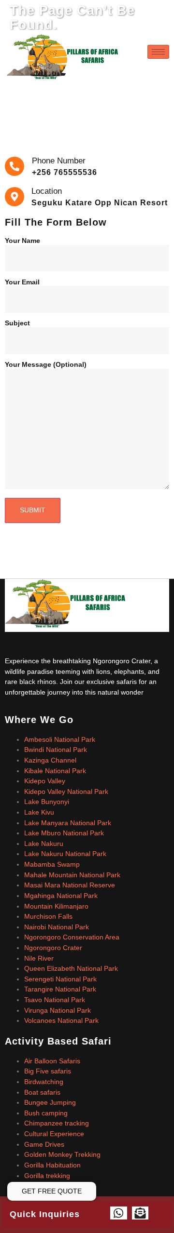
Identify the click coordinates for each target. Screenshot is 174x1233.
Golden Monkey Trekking (62, 1154)
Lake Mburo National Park (64, 833)
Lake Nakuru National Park (65, 854)
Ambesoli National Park (59, 739)
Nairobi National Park (56, 927)
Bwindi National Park (55, 749)
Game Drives (44, 1144)
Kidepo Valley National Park (66, 791)
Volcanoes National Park (61, 1020)
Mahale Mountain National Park (72, 875)
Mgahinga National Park (61, 895)
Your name (22, 240)
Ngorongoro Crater (53, 948)
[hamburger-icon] (158, 52)
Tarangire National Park (60, 989)
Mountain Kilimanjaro (56, 906)
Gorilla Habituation (52, 1165)
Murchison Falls (48, 916)
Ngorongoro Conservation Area (71, 937)
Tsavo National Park (54, 1000)
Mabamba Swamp (52, 864)
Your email (22, 282)
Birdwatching (43, 1082)
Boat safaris (42, 1092)
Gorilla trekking (47, 1175)
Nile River (39, 958)
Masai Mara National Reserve (69, 885)
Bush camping (46, 1113)
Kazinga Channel (50, 760)
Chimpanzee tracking (56, 1123)
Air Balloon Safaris (52, 1061)
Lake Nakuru (43, 843)
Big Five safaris (47, 1071)
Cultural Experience (54, 1134)
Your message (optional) (46, 364)
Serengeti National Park (60, 979)
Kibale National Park (55, 771)
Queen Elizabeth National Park (71, 968)
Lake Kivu (39, 812)
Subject (17, 323)
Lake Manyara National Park (67, 823)
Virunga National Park (57, 1010)
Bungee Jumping (50, 1102)
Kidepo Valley (44, 781)
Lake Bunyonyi (46, 801)
